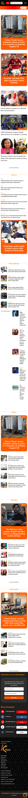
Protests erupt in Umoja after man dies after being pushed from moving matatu (16, 458)
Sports (2, 179)
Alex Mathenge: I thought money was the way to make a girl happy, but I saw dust (23, 374)
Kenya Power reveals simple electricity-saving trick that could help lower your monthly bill (14, 622)
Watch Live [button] (23, 7)
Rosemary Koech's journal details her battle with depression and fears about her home (14, 158)
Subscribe (14, 698)
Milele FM (3, 757)
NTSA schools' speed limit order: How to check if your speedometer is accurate (17, 635)
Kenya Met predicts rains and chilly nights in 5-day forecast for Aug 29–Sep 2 (17, 476)
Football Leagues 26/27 (17, 3)
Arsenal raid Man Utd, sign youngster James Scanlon (14, 80)
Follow (22, 722)
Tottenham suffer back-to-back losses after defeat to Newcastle (14, 248)
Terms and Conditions (6, 741)
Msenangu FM (4, 768)
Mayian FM (3, 764)
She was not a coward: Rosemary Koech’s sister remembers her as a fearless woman (17, 572)
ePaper (8, 3)
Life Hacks (22, 594)
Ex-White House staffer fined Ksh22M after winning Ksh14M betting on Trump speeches (16, 467)
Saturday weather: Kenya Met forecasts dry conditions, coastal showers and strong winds (16, 485)
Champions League (23, 129)
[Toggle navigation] (25, 3)
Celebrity (25, 105)
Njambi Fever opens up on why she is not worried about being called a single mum (16, 305)
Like (22, 717)
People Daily (4, 755)
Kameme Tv (4, 759)
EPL (25, 55)
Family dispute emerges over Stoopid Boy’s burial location (16, 555)
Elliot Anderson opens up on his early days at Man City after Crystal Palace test (23, 319)
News (24, 16)
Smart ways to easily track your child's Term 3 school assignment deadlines (17, 644)
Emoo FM (3, 766)
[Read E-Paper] (25, 795)
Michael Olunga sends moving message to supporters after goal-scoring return (16, 279)
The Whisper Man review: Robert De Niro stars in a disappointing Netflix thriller (17, 296)
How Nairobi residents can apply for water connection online (17, 661)
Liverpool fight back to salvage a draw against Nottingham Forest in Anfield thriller (23, 357)
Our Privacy (3, 743)
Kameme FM (4, 761)
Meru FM (3, 762)
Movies (2, 193)
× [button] (26, 793)
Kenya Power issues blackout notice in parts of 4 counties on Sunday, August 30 (14, 43)
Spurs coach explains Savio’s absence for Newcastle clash (16, 288)
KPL (20, 384)
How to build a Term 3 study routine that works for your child (16, 653)
